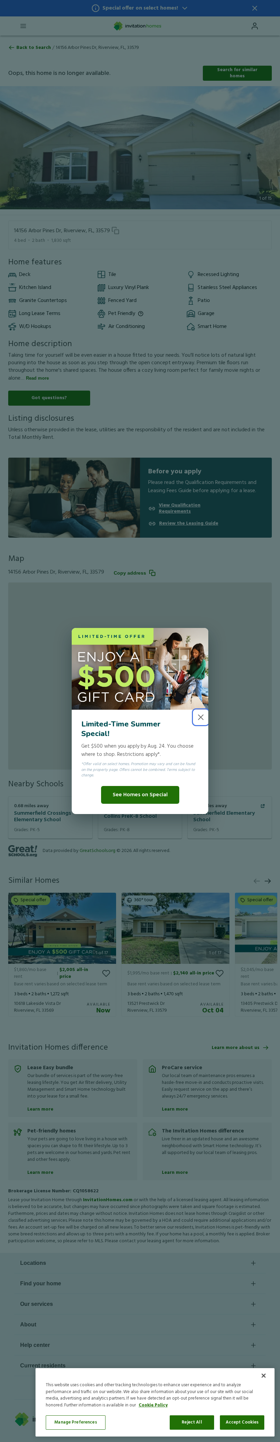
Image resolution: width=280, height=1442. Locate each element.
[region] (155, 1402)
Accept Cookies (242, 1422)
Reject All (192, 1422)
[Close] (263, 1375)
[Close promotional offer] (200, 717)
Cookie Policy (153, 1405)
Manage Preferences (75, 1422)
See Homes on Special (140, 794)
